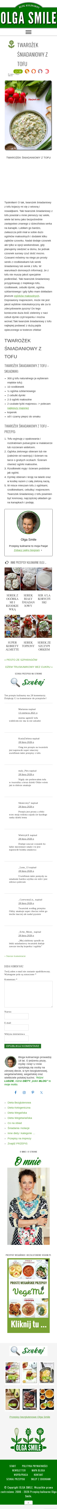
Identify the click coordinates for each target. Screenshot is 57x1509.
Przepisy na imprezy (19, 1138)
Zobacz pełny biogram (27, 550)
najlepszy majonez (18, 408)
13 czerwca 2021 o (27, 713)
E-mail (7, 1023)
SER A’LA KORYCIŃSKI (44, 598)
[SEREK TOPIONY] (28, 637)
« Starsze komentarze (15, 956)
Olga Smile (26, 1487)
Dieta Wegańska (17, 1112)
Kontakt (38, 1474)
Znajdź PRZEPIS (17, 1143)
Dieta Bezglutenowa (19, 1102)
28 (20, 71)
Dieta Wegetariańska (20, 1118)
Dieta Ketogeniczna (19, 1107)
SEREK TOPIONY (28, 644)
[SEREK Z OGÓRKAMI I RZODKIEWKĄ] (12, 589)
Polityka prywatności (35, 1466)
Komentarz (10, 979)
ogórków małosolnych (26, 295)
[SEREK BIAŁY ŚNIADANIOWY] (28, 589)
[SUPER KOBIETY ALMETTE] (12, 637)
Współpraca (21, 1474)
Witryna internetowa (14, 1034)
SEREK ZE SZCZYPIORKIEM (44, 645)
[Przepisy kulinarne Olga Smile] (28, 18)
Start (13, 1466)
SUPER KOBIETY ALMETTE (12, 645)
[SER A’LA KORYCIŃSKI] (44, 589)
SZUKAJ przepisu (15, 1479)
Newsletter (19, 1470)
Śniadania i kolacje (19, 1128)
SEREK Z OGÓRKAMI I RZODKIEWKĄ (12, 602)
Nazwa (7, 1011)
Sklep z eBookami (41, 1479)
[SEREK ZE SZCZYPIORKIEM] (44, 637)
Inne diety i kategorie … (21, 1133)
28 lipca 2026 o (26, 742)
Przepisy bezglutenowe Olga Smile (30, 1417)
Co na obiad (15, 1123)
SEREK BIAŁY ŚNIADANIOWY (28, 600)
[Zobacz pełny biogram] (41, 550)
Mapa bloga (38, 1470)
